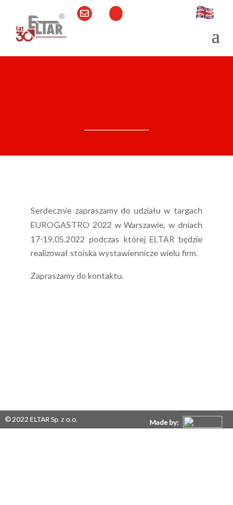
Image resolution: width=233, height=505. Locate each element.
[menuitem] (185, 421)
